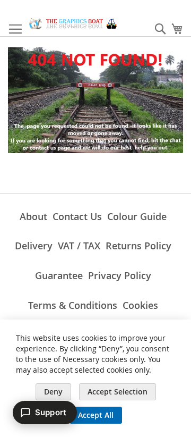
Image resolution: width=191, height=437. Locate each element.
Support (50, 412)
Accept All (96, 415)
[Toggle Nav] (15, 29)
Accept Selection (117, 391)
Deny (53, 391)
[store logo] (73, 23)
